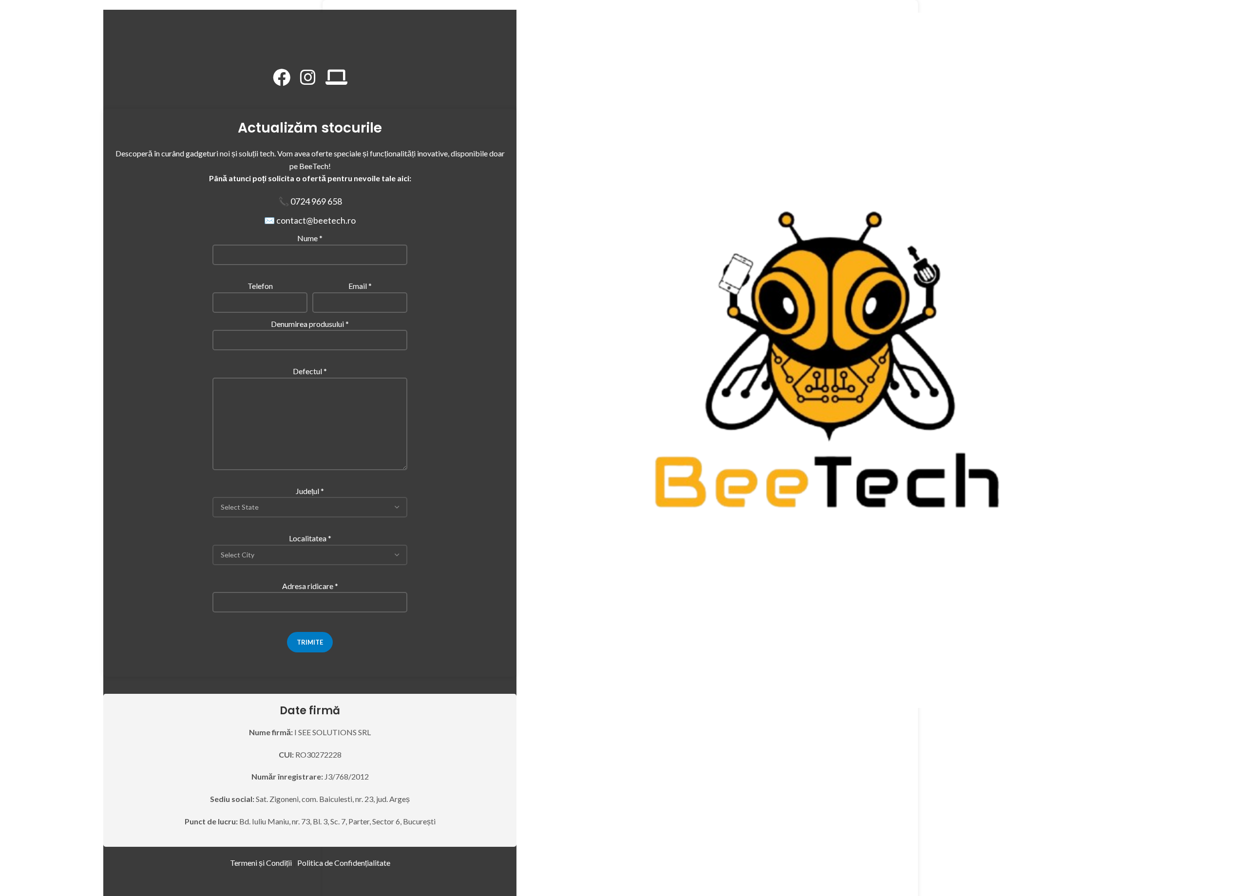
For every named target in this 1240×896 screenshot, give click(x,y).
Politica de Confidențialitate (343, 862)
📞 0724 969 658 (310, 201)
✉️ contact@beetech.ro (310, 220)
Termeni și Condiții (261, 862)
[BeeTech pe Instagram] (308, 77)
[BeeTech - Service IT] (336, 77)
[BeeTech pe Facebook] (281, 77)
